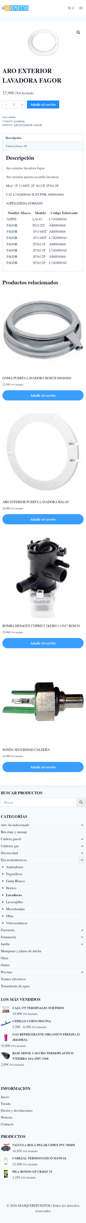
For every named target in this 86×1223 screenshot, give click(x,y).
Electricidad (9, 853)
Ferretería (8, 930)
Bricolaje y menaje (14, 832)
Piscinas (6, 972)
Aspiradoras (14, 867)
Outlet (5, 965)
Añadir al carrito (43, 104)
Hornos (11, 888)
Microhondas (15, 909)
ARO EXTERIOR (23, 124)
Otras (4, 958)
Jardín (5, 944)
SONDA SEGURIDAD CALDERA (26, 749)
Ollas (9, 916)
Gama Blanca (15, 881)
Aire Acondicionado (15, 825)
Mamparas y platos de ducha (21, 951)
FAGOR (38, 124)
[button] (78, 32)
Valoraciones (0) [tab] (16, 146)
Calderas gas (10, 846)
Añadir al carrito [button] (43, 395)
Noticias (7, 1117)
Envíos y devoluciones (17, 1110)
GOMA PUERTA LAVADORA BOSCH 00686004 (36, 378)
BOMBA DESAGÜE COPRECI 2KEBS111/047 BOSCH (41, 625)
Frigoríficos (14, 874)
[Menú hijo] (81, 825)
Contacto (7, 1124)
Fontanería (8, 937)
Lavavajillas (14, 902)
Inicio (5, 1097)
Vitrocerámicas (17, 923)
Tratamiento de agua (15, 986)
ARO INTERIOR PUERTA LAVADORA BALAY (35, 502)
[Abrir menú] (80, 8)
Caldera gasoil (11, 839)
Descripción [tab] (13, 137)
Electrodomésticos (14, 860)
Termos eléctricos (13, 979)
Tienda (6, 1103)
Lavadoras (19, 121)
